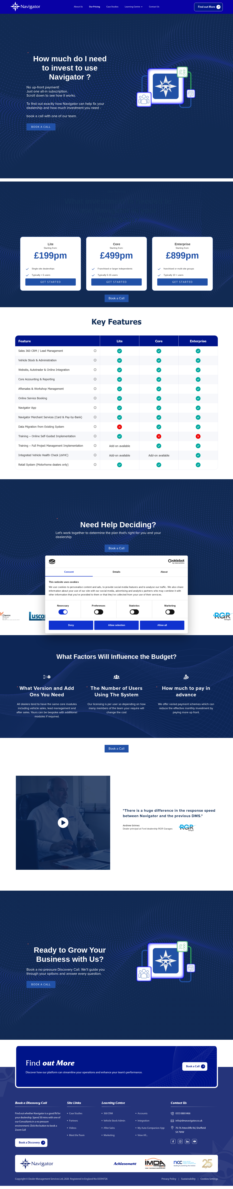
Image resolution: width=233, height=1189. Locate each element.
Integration (143, 1121)
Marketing (109, 1135)
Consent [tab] (69, 571)
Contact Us (154, 7)
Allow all (162, 625)
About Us (78, 7)
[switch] (98, 612)
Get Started (50, 282)
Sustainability (188, 1179)
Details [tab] (116, 571)
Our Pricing (94, 7)
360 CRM (108, 1113)
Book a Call (41, 127)
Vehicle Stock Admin (114, 1121)
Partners (73, 1121)
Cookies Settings (209, 1179)
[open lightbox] (63, 823)
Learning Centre (132, 7)
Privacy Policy (169, 1179)
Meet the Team (76, 1135)
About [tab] (164, 571)
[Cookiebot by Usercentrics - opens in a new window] (170, 561)
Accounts (142, 1113)
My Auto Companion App (151, 1128)
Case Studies (112, 7)
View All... (143, 1135)
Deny (71, 625)
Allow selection (116, 625)
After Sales (109, 1128)
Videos (72, 1128)
